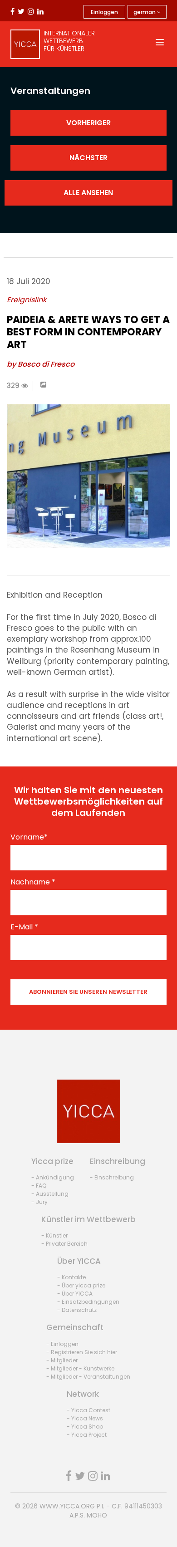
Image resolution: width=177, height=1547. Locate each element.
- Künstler (54, 1235)
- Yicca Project (87, 1435)
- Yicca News (85, 1418)
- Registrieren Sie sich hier (81, 1352)
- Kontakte (71, 1277)
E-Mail (24, 927)
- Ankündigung (52, 1177)
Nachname (32, 882)
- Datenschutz (77, 1310)
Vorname (29, 837)
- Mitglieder (62, 1360)
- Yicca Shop (85, 1426)
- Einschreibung (112, 1177)
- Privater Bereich (64, 1243)
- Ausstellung (50, 1194)
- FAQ (38, 1185)
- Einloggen (62, 1344)
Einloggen (104, 12)
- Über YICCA (75, 1293)
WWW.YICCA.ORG (67, 1506)
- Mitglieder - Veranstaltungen (88, 1376)
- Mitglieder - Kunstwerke (80, 1368)
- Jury (39, 1202)
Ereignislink (26, 300)
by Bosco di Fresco (40, 364)
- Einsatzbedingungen (88, 1302)
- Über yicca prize (81, 1285)
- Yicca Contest (88, 1410)
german (145, 12)
